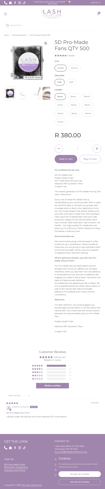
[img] (12, 403)
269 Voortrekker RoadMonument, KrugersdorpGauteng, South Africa (16, 467)
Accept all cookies (79, 474)
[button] (98, 14)
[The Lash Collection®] (52, 14)
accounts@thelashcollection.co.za (71, 452)
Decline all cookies (79, 482)
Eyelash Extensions (19, 35)
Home (6, 35)
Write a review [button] (53, 385)
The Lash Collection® (32, 485)
